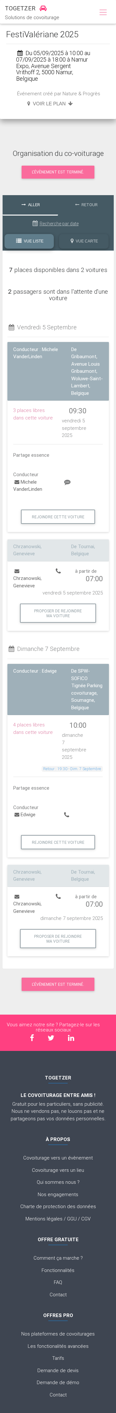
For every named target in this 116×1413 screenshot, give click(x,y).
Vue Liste (33, 241)
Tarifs (58, 1358)
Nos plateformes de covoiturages (58, 1334)
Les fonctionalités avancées (58, 1346)
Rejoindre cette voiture (58, 516)
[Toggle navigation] (103, 12)
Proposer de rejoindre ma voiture (58, 613)
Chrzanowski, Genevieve (27, 582)
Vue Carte (86, 241)
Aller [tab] (33, 204)
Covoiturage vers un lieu (58, 1170)
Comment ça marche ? (58, 1258)
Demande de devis (58, 1370)
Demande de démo (58, 1382)
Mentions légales (44, 1219)
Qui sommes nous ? (58, 1182)
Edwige (28, 814)
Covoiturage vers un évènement (58, 1158)
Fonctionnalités (58, 1270)
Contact (58, 1294)
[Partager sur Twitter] (51, 1038)
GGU (72, 1219)
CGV (86, 1219)
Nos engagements (58, 1194)
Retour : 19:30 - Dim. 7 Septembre (72, 768)
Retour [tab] (89, 204)
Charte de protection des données (58, 1206)
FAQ (58, 1282)
